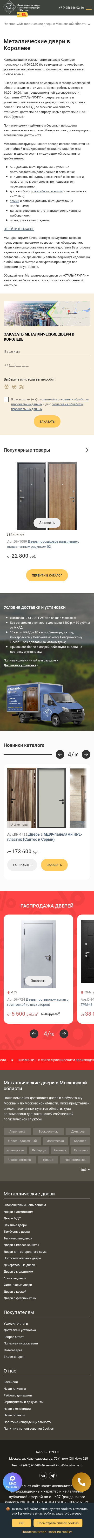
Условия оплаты (16, 1323)
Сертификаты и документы (23, 1402)
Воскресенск (48, 1131)
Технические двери (18, 1238)
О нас (10, 1371)
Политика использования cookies (47, 1532)
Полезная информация (21, 1343)
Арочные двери (15, 1278)
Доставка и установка (20, 1330)
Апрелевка (17, 1131)
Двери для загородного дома (25, 1251)
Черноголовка (75, 1160)
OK (21, 1523)
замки (14, 201)
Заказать (47, 421)
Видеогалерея (14, 1356)
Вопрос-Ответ (14, 1337)
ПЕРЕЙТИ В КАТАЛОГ (19, 229)
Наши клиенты (15, 1388)
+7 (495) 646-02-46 (71, 7)
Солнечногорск (19, 1160)
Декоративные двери (19, 1265)
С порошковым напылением (25, 1205)
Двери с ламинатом (18, 1212)
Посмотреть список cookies (58, 1523)
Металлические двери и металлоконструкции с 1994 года (28, 7)
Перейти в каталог (47, 575)
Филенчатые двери (18, 1285)
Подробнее (22, 865)
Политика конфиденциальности (28, 1422)
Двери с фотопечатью (20, 1298)
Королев (80, 1141)
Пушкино (80, 1150)
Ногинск (60, 1150)
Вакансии (11, 1382)
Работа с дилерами (18, 1395)
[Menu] (89, 7)
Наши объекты (14, 1415)
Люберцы (39, 1150)
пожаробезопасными (47, 191)
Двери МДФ (12, 1218)
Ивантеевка (55, 1141)
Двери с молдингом (18, 1271)
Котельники (15, 1150)
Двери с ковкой (15, 1291)
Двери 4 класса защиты (21, 1245)
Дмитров (78, 1131)
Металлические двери (29, 1194)
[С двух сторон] (36, 798)
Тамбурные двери (17, 1231)
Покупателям (19, 1312)
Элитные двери (15, 1225)
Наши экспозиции (17, 1408)
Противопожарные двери (22, 1258)
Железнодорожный (22, 1141)
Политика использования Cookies (29, 1428)
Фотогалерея (13, 1350)
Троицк (48, 1160)
